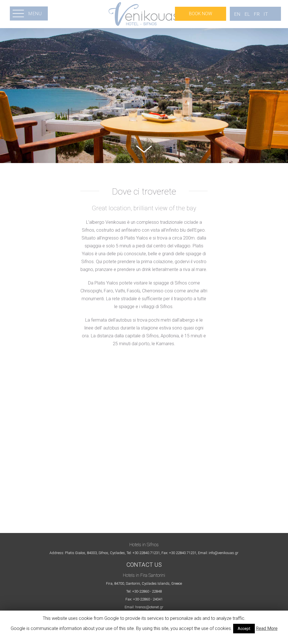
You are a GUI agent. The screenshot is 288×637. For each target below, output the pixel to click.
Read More (267, 628)
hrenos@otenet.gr (149, 607)
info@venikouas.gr (223, 553)
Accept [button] (244, 628)
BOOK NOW (200, 13)
